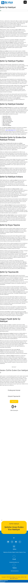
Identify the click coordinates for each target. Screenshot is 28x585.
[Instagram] (12, 542)
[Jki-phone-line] (14, 565)
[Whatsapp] (20, 542)
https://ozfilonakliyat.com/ (10, 130)
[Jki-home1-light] (14, 546)
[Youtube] (16, 542)
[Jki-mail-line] (14, 556)
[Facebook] (8, 542)
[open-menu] (25, 2)
